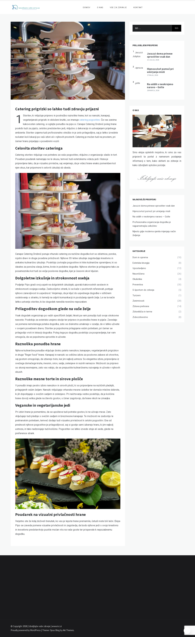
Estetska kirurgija (141, 263)
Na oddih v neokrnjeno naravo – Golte (160, 85)
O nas (100, 7)
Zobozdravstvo (140, 317)
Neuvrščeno (139, 273)
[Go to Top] (187, 630)
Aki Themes (68, 630)
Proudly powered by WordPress (26, 630)
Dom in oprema (140, 257)
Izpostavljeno (139, 268)
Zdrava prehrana (141, 306)
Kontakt (138, 7)
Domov (86, 7)
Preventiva (138, 284)
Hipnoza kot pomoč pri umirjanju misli (160, 70)
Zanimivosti (138, 300)
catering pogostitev (89, 119)
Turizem (137, 295)
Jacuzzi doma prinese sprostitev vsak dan (159, 55)
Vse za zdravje (118, 7)
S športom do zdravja (143, 290)
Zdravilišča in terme (142, 311)
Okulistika (137, 279)
